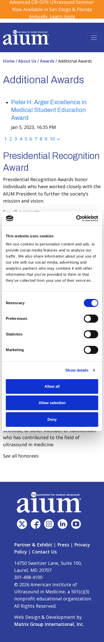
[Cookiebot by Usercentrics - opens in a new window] (76, 218)
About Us (27, 61)
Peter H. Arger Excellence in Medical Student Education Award (49, 110)
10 (52, 139)
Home (9, 61)
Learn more (62, 16)
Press (63, 545)
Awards (48, 61)
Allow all (52, 386)
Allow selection (52, 403)
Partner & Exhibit (33, 545)
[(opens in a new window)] (22, 524)
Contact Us (44, 552)
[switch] (91, 319)
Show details (76, 370)
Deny (52, 419)
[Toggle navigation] (94, 38)
